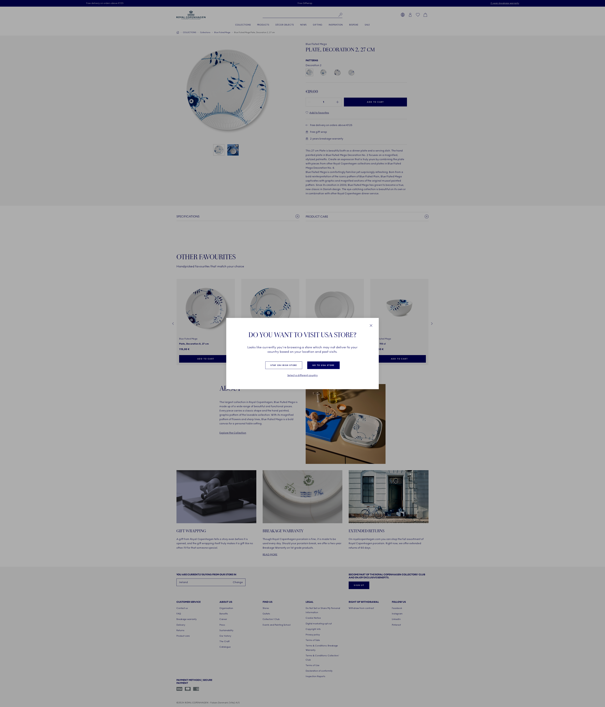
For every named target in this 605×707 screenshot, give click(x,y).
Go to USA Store (323, 365)
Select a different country (302, 375)
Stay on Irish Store (284, 365)
